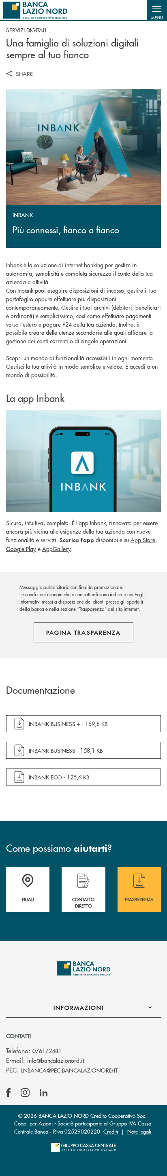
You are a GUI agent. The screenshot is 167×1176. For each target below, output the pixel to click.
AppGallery (56, 549)
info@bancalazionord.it (55, 1060)
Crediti (110, 1131)
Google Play (21, 549)
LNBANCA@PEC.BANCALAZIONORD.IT (69, 1070)
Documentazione (40, 690)
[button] (157, 10)
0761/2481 (47, 1051)
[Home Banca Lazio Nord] (35, 10)
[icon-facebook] (8, 1092)
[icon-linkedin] (43, 1092)
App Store (143, 540)
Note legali (139, 1131)
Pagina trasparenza (83, 632)
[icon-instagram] (25, 1092)
